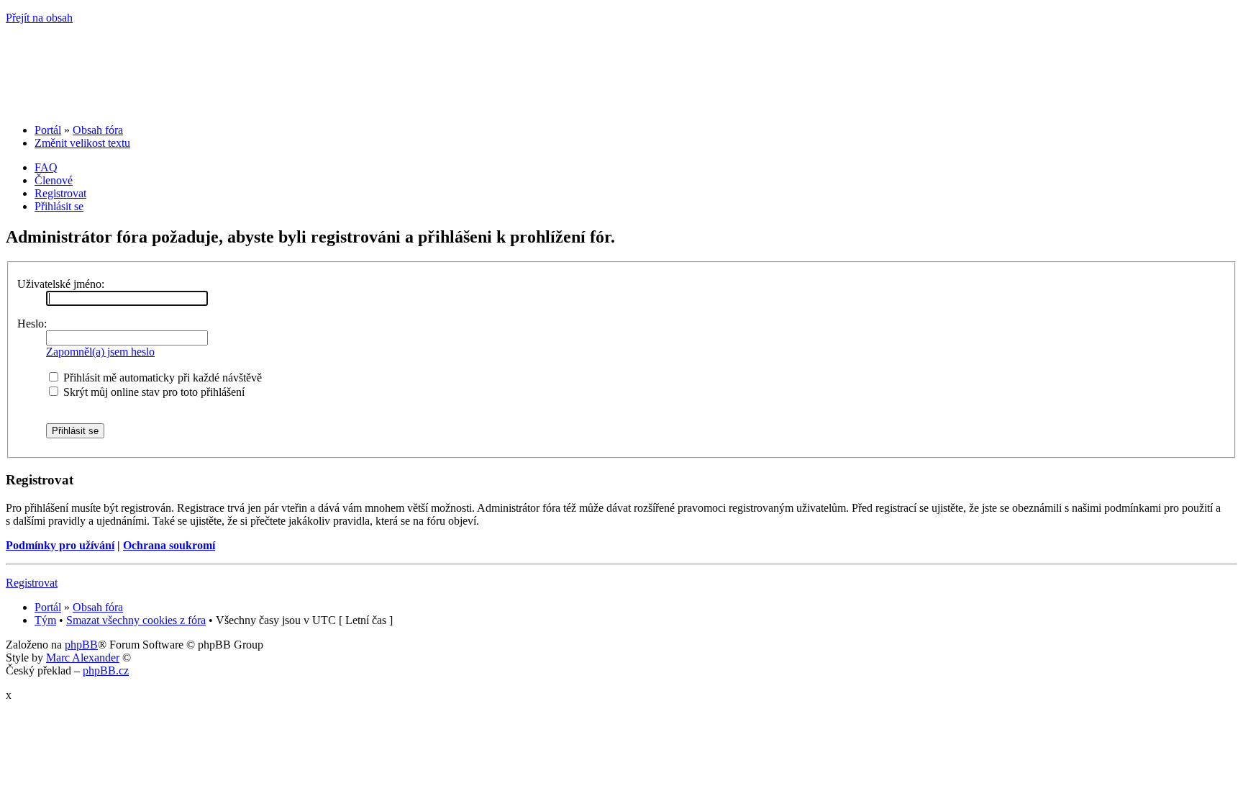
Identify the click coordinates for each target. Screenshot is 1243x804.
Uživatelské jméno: (60, 284)
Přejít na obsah (39, 18)
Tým (45, 620)
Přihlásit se (59, 206)
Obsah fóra (98, 130)
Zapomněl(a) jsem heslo (100, 351)
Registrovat (60, 193)
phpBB (81, 644)
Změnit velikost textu (82, 143)
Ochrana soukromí (169, 545)
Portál (48, 130)
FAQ (46, 167)
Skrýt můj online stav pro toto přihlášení (152, 392)
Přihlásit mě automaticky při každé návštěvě (161, 377)
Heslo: (32, 323)
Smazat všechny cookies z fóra (136, 620)
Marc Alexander (82, 657)
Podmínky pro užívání (60, 545)
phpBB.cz (106, 670)
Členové (54, 180)
